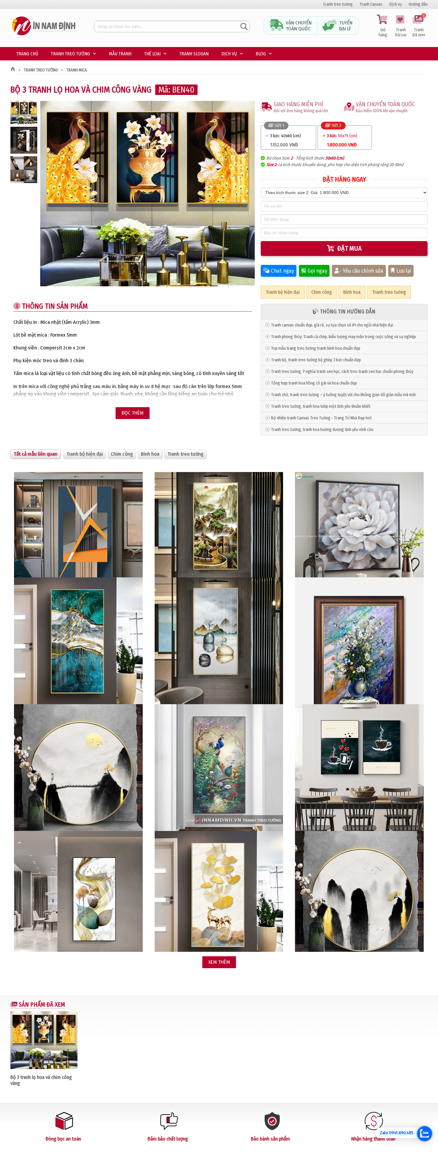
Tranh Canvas (371, 4)
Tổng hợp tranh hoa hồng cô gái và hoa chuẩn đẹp (314, 383)
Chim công (321, 292)
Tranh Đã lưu (400, 32)
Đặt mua (349, 248)
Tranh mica (76, 70)
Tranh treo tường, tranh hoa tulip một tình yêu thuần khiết (320, 406)
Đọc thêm (133, 413)
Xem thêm (219, 962)
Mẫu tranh (120, 54)
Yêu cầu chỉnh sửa (363, 271)
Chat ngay (282, 271)
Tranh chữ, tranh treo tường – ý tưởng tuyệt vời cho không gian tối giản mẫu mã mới (343, 394)
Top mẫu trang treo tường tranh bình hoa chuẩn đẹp (315, 348)
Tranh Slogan (194, 54)
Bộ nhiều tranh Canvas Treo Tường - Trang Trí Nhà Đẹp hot (321, 418)
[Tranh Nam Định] (44, 35)
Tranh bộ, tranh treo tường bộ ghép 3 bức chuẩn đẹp (316, 360)
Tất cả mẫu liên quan (36, 454)
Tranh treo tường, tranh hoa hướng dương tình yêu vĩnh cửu (322, 429)
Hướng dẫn (418, 4)
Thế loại (152, 54)
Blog (261, 54)
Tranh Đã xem (418, 26)
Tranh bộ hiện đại (283, 292)
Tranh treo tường (338, 4)
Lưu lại (403, 271)
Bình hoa (352, 292)
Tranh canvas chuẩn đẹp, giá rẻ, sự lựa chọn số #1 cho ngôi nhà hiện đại (332, 325)
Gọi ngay (317, 271)
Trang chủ (27, 54)
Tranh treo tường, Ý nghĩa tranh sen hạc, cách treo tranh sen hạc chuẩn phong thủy (342, 371)
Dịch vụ (395, 4)
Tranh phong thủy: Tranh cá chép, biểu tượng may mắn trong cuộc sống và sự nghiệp (343, 336)
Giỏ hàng (383, 32)
